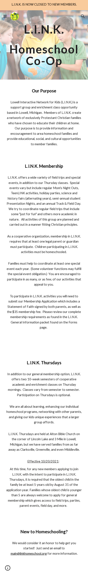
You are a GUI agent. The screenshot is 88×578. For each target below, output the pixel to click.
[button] (5, 16)
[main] (44, 45)
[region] (44, 5)
